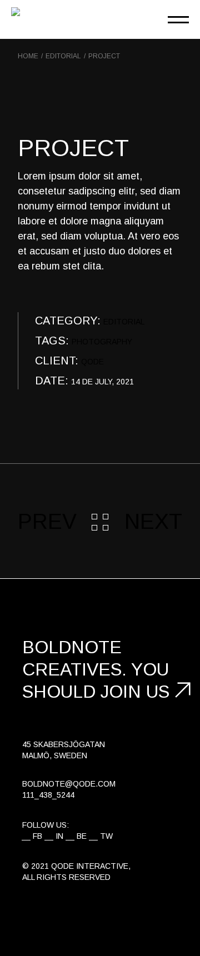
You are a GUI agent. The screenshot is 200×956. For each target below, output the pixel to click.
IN (59, 836)
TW (106, 836)
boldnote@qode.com (69, 783)
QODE (92, 361)
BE (82, 836)
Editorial (123, 321)
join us (135, 692)
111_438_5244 (48, 794)
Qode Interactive (89, 866)
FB (37, 836)
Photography (102, 341)
